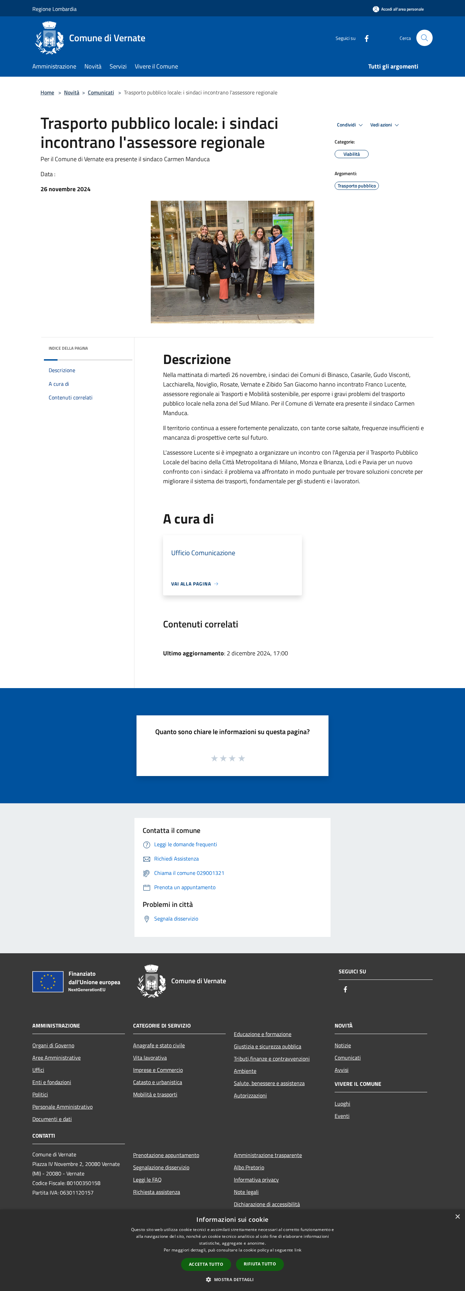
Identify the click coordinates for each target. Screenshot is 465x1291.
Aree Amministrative (56, 1057)
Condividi (347, 124)
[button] (232, 1279)
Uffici (38, 1070)
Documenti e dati (52, 1119)
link (297, 1250)
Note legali (246, 1192)
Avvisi (342, 1070)
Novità (71, 92)
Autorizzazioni (250, 1095)
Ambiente (245, 1071)
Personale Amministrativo (62, 1107)
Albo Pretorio (249, 1167)
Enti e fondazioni (51, 1082)
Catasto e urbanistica (157, 1082)
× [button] (457, 1216)
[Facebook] (364, 37)
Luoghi (342, 1103)
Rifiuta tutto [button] (260, 1264)
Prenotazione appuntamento (166, 1155)
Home (47, 92)
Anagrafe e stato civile (159, 1045)
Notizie (343, 1045)
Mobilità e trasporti (155, 1094)
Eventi (342, 1116)
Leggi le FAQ (147, 1179)
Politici (40, 1094)
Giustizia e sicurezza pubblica (267, 1046)
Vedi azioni (381, 124)
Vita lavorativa (150, 1057)
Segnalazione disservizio (161, 1167)
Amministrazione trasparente (268, 1155)
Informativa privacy (256, 1179)
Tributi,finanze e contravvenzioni (272, 1058)
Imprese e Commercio (158, 1070)
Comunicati (101, 92)
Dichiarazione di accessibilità (267, 1204)
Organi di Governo (53, 1045)
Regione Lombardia (54, 9)
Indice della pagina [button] (68, 348)
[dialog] (232, 1250)
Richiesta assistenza (156, 1192)
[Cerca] (424, 38)
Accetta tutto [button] (206, 1264)
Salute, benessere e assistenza (269, 1083)
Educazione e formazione (262, 1034)
